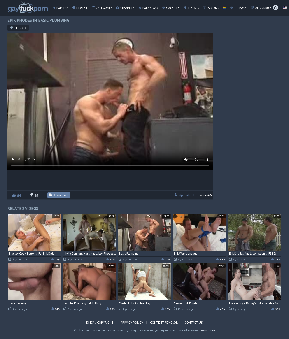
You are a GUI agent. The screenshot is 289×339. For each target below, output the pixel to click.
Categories (104, 8)
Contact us (194, 322)
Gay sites (172, 8)
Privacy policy (132, 322)
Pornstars (150, 8)
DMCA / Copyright (100, 322)
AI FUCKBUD (263, 8)
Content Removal (164, 322)
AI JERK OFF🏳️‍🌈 (216, 8)
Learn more (207, 330)
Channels (127, 8)
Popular (62, 8)
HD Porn (240, 8)
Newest (82, 8)
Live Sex (193, 8)
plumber (20, 28)
